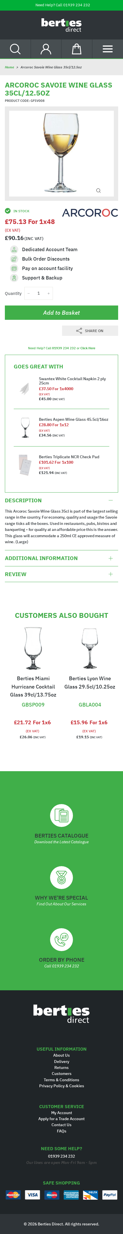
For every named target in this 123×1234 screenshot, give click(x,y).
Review (15, 574)
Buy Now (33, 695)
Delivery (61, 1061)
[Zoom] (98, 191)
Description (23, 500)
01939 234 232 (76, 5)
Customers (62, 1073)
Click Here (87, 348)
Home (9, 67)
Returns (61, 1067)
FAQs (61, 1131)
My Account (61, 1112)
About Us (61, 1055)
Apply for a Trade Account (61, 1118)
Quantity (13, 293)
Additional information (41, 558)
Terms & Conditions (61, 1079)
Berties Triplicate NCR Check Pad (69, 456)
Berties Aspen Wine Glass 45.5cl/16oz (73, 419)
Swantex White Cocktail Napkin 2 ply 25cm (72, 381)
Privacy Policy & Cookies (61, 1085)
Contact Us (61, 1124)
